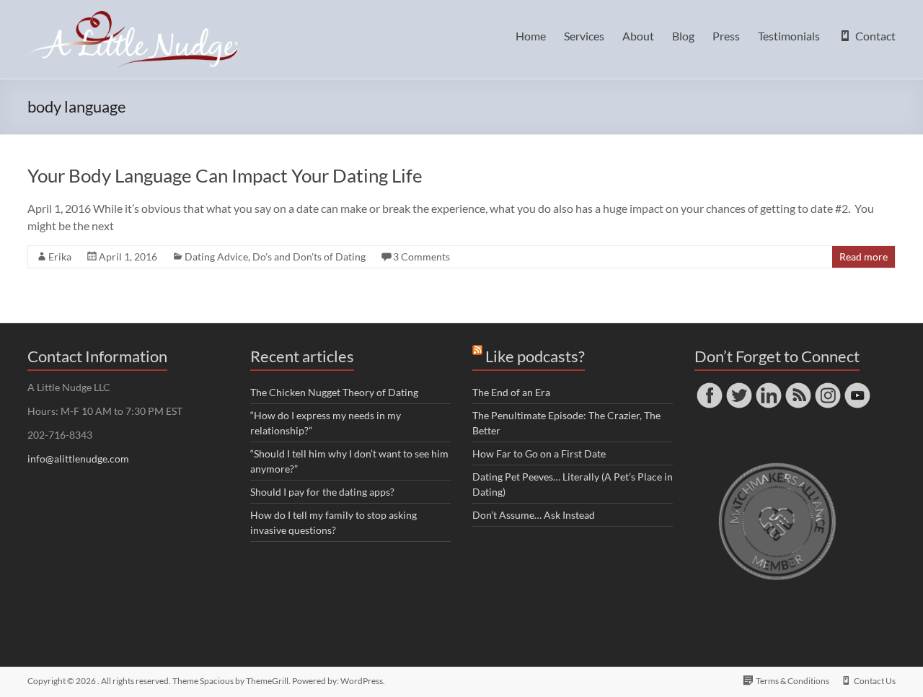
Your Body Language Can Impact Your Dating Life (225, 175)
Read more (863, 256)
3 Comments (421, 256)
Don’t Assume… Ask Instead (533, 515)
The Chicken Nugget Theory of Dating (334, 392)
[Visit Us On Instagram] (827, 387)
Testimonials (789, 36)
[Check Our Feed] (798, 387)
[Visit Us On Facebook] (709, 387)
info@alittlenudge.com (78, 458)
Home (531, 36)
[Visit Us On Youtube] (857, 387)
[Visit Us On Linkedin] (768, 387)
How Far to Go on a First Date (539, 453)
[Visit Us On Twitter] (739, 387)
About (638, 36)
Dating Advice (216, 256)
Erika (59, 256)
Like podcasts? (535, 356)
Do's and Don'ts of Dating (309, 256)
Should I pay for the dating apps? (322, 492)
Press (726, 36)
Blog (683, 36)
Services (584, 36)
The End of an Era (511, 392)
